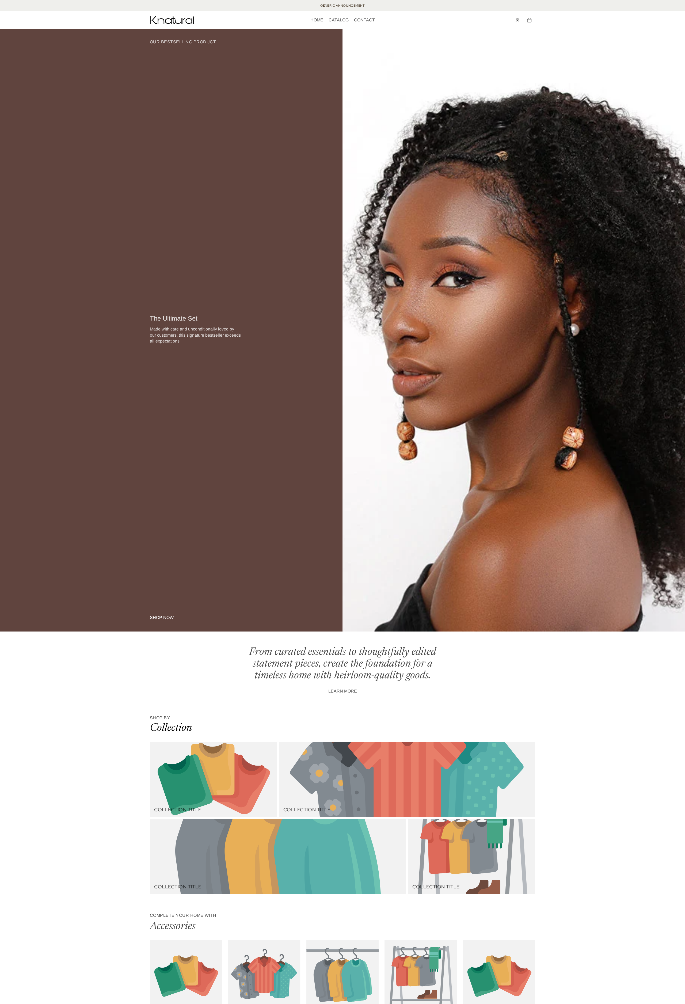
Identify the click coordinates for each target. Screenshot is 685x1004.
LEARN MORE (342, 691)
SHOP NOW (162, 617)
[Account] (517, 20)
